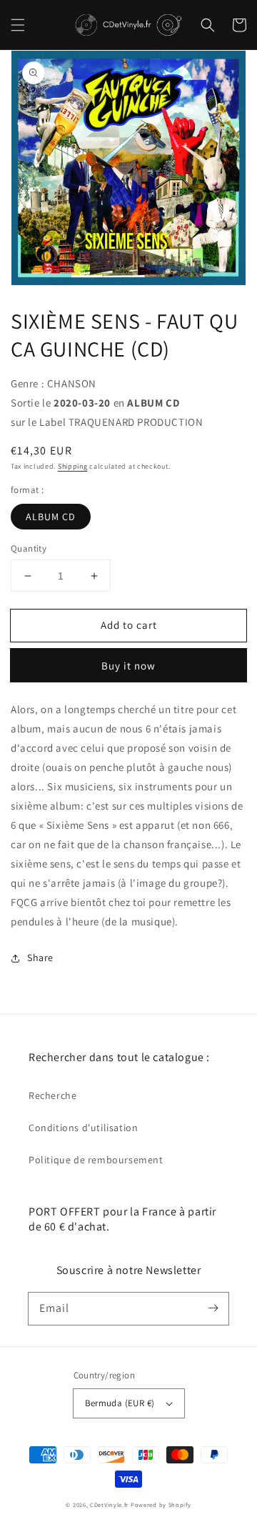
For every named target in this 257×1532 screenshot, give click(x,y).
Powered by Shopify (161, 1504)
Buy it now (128, 665)
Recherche (52, 1095)
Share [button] (40, 957)
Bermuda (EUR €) (120, 1403)
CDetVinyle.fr (109, 1504)
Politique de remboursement (96, 1159)
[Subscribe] (212, 1308)
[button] (18, 25)
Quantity (28, 548)
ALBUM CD (51, 516)
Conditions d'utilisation (83, 1127)
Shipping (73, 466)
